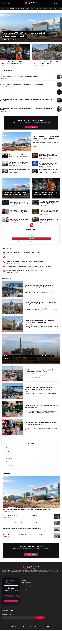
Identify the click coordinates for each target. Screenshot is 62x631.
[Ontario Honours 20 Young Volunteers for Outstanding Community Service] (12, 409)
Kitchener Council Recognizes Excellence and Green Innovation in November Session (27, 257)
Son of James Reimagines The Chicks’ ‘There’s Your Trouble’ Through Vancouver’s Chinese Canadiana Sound (48, 171)
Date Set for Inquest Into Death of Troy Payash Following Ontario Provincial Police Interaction (49, 211)
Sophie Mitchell (6, 39)
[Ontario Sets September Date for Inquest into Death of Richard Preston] (59, 76)
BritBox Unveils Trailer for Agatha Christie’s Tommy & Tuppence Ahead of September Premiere (48, 155)
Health (56, 8)
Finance (33, 8)
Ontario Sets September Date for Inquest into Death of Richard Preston (18, 76)
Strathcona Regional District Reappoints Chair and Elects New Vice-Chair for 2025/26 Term (29, 266)
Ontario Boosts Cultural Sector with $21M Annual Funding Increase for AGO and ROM (39, 321)
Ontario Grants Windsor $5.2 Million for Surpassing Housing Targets (23, 252)
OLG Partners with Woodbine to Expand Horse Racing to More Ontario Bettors (25, 261)
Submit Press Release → (31, 127)
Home (7, 8)
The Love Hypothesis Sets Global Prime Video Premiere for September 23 (18, 163)
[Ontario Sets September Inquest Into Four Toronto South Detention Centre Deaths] (59, 84)
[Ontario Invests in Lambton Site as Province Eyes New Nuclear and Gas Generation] (31, 349)
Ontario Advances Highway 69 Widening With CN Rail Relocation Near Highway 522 (47, 62)
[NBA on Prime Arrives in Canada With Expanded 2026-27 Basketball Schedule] (59, 92)
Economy (35, 65)
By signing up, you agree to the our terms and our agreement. (32, 241)
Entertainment (42, 158)
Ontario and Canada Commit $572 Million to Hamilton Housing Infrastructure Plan (41, 303)
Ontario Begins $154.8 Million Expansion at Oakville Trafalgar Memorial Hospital (46, 137)
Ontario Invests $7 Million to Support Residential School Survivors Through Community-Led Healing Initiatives (26, 109)
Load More (30, 438)
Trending (12, 8)
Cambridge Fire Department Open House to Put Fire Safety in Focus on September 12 (41, 423)
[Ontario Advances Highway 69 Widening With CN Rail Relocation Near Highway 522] (47, 52)
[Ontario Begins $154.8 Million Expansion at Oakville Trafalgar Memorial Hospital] (31, 27)
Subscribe (56, 3)
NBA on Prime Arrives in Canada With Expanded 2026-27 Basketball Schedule (20, 92)
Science (51, 8)
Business (27, 8)
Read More (35, 146)
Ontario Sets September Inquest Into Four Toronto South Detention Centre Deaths (21, 84)
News (1, 74)
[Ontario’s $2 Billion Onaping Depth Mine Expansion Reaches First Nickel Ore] (15, 52)
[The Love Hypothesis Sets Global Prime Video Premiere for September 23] (5, 163)
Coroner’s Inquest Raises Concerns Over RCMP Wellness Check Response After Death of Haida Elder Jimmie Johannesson (26, 100)
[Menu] (2, 8)
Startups (38, 8)
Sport (11, 205)
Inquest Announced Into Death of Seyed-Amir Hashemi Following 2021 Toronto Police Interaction (49, 219)
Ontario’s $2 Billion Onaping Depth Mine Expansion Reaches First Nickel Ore (12, 62)
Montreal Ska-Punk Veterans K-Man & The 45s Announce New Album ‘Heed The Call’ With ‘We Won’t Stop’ (19, 171)
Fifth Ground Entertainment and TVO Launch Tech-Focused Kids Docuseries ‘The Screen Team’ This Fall (48, 163)
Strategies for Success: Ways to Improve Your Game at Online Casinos (24, 270)
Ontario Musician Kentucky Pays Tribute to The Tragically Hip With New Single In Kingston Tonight (19, 219)
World (22, 8)
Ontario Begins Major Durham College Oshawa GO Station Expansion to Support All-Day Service (40, 286)
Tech (4, 313)
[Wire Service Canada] (31, 3)
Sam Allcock (9, 258)
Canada (17, 8)
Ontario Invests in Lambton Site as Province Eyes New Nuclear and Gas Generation (22, 528)
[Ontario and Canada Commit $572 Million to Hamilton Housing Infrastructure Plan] (12, 306)
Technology (45, 8)
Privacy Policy (39, 241)
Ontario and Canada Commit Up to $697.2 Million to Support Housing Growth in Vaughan (40, 371)
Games (11, 222)
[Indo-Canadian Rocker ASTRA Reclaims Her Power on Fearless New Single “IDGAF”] (5, 155)
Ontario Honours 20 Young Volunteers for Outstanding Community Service (41, 406)
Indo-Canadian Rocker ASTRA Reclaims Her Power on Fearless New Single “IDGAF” (19, 155)
